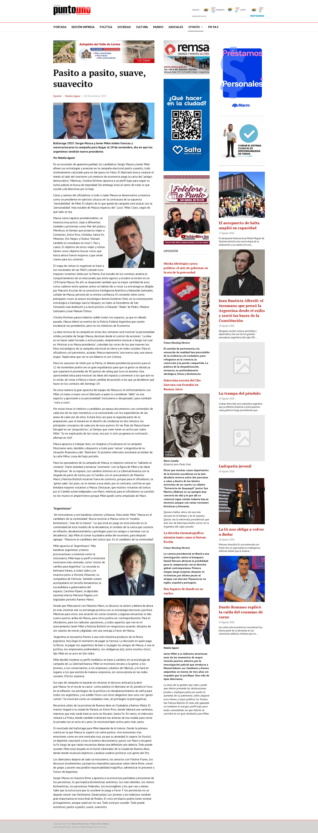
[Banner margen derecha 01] (242, 77)
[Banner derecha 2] (187, 124)
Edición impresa (83, 27)
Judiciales (176, 27)
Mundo (158, 27)
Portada (60, 27)
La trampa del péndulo (240, 393)
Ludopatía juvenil (235, 466)
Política (106, 27)
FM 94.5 (213, 27)
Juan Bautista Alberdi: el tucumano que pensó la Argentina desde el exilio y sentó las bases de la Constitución (242, 310)
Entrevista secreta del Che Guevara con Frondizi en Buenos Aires (182, 384)
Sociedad (124, 27)
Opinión (194, 27)
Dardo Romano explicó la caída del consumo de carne (241, 612)
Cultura (142, 27)
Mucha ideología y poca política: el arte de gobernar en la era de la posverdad (186, 267)
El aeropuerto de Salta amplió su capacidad (239, 225)
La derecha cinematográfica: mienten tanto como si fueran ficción (185, 537)
